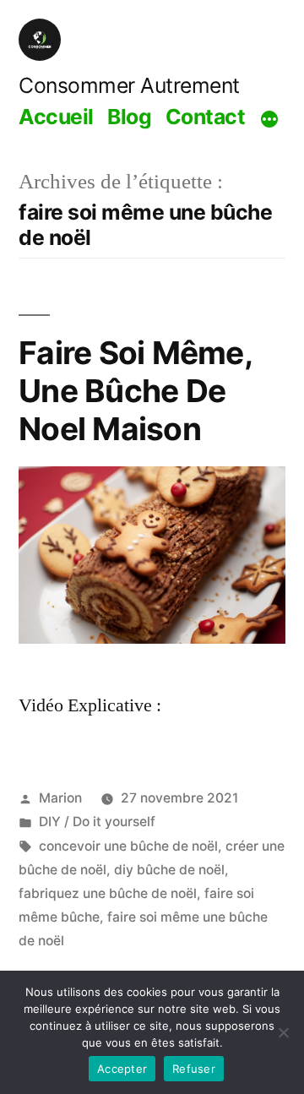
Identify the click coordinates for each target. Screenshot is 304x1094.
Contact (206, 116)
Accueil (56, 116)
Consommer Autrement (129, 85)
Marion (60, 798)
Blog (129, 116)
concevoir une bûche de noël (128, 846)
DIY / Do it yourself (97, 822)
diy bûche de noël (169, 870)
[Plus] (269, 119)
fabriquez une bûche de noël (108, 893)
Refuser (193, 1068)
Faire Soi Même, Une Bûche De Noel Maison (135, 390)
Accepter (122, 1068)
